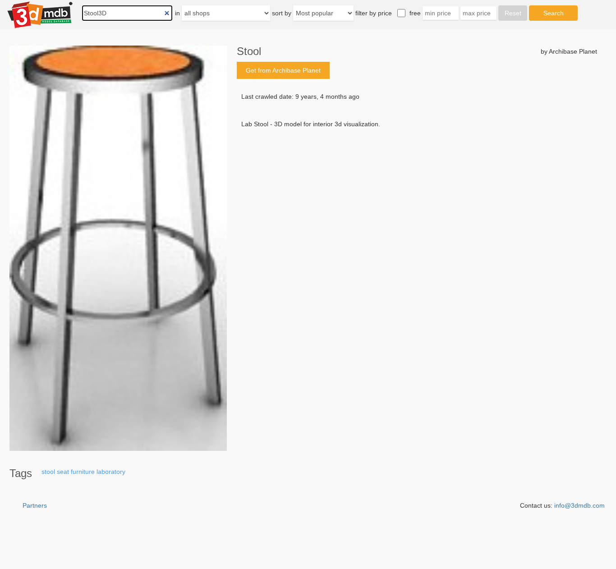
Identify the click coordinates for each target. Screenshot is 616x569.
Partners (35, 505)
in (177, 13)
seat (63, 471)
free (415, 13)
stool (48, 471)
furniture (83, 471)
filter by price (373, 13)
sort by (281, 13)
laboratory (111, 471)
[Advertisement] (417, 197)
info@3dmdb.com (579, 505)
